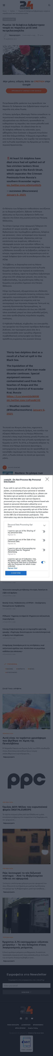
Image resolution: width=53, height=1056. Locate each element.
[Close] (48, 480)
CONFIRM (16, 573)
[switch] (43, 531)
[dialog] (26, 528)
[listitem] (26, 525)
